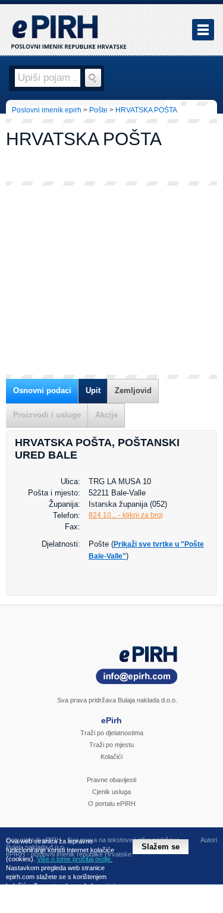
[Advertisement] (111, 280)
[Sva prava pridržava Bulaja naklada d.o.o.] (111, 667)
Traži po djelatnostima (111, 732)
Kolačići (111, 756)
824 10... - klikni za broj (126, 515)
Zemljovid (133, 390)
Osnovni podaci (42, 390)
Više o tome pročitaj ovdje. (74, 858)
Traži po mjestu (111, 744)
